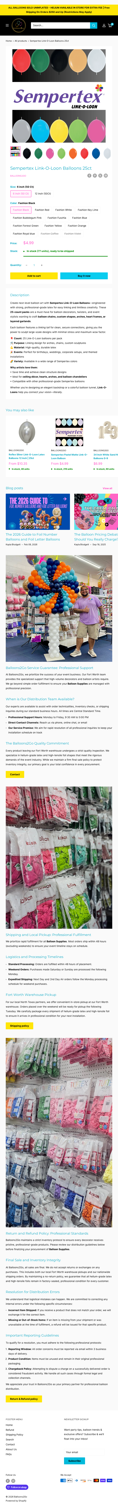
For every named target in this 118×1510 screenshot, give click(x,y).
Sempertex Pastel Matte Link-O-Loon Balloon (69, 456)
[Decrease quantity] (26, 265)
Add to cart (34, 275)
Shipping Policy (14, 1434)
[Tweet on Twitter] (100, 175)
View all (108, 488)
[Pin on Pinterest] (95, 175)
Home (9, 40)
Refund (10, 1429)
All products (21, 40)
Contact (15, 774)
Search (10, 1439)
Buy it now (84, 275)
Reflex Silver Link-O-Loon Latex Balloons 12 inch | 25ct (27, 456)
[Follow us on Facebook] (8, 1481)
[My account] (104, 25)
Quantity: (16, 265)
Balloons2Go (18, 175)
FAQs (9, 1454)
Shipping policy (19, 1025)
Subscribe (74, 1460)
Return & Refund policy (24, 1398)
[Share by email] (106, 175)
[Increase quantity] (42, 265)
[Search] (93, 25)
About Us (11, 1449)
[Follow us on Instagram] (13, 1481)
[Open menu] (7, 25)
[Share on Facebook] (89, 175)
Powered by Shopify (16, 1500)
